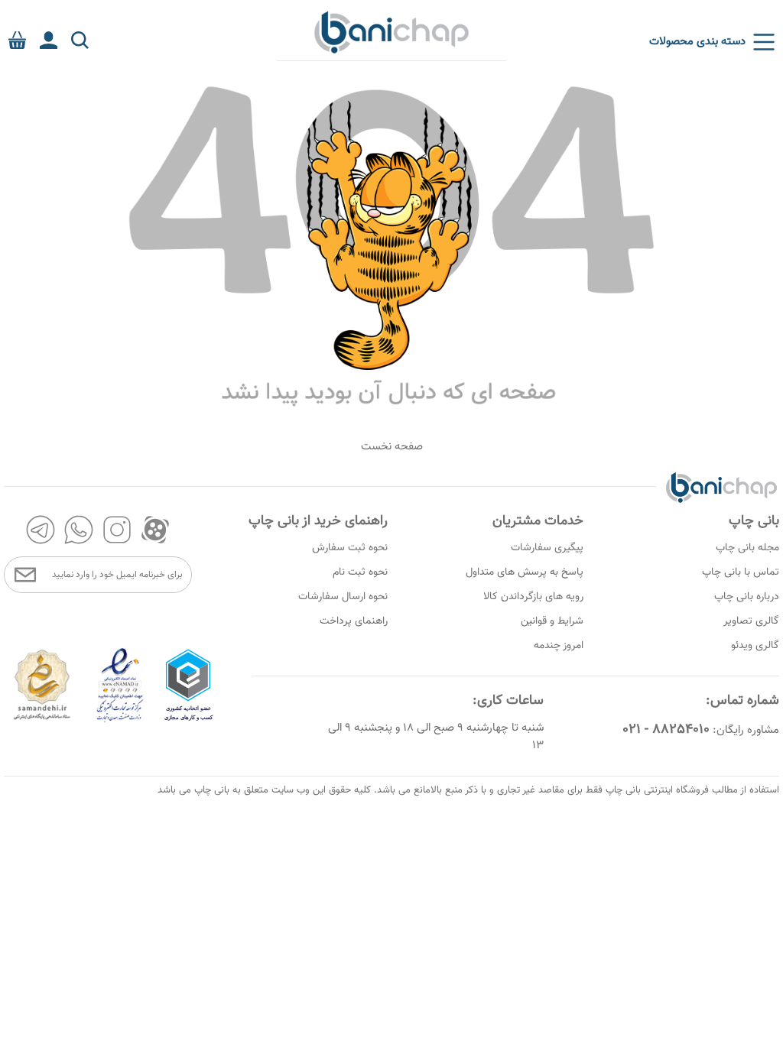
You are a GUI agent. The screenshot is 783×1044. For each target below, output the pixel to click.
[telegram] (40, 529)
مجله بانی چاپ (747, 548)
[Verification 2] (120, 720)
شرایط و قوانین (552, 621)
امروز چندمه (558, 645)
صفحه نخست (392, 447)
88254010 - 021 (666, 730)
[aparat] (155, 529)
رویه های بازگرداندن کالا (533, 596)
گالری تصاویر (751, 621)
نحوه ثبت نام (360, 572)
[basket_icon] (17, 40)
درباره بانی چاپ (746, 596)
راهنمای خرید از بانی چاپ (318, 521)
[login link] (48, 40)
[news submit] (25, 574)
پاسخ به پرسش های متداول (524, 572)
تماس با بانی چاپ (740, 572)
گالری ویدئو (755, 645)
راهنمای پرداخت (354, 621)
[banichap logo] (391, 31)
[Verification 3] (42, 720)
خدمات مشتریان (537, 521)
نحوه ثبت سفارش (350, 548)
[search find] (80, 40)
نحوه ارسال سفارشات (343, 596)
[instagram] (117, 529)
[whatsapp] (78, 529)
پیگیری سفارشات (547, 548)
